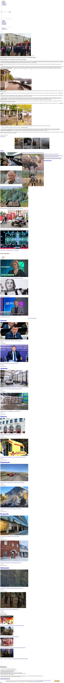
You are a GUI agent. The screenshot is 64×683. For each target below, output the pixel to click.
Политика (3, 20)
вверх (1, 682)
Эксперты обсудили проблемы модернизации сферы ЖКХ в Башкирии (32, 152)
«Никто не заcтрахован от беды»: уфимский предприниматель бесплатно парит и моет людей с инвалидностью (53, 156)
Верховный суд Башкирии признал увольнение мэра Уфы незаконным (10, 340)
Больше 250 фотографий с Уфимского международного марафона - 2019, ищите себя (13, 647)
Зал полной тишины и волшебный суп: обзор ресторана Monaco (9, 536)
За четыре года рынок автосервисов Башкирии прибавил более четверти (11, 388)
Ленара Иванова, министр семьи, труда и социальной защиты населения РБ (11, 278)
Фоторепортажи (48, 160)
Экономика (3, 1)
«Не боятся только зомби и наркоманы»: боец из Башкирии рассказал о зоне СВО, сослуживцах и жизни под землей (52, 158)
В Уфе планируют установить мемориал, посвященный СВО (9, 609)
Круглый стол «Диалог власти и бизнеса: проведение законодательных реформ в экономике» (14, 658)
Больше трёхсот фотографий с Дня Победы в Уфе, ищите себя (9, 636)
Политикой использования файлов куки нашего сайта (36, 681)
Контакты (3, 28)
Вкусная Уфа (4, 4)
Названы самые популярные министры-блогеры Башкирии (9, 363)
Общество (3, 2)
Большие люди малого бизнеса (4, 296)
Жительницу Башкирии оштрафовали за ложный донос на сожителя (10, 434)
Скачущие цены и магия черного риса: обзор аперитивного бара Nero (10, 562)
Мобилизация (4, 24)
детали (2, 150)
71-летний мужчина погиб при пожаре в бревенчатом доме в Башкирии (11, 508)
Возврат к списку (3, 136)
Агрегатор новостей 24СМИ (32, 318)
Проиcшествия (5, 462)
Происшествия (4, 3)
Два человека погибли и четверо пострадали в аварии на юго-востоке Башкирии (12, 482)
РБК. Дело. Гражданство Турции (5, 316)
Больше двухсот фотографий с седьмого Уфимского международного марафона (12, 625)
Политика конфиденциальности (5, 678)
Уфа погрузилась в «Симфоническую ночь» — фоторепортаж (9, 250)
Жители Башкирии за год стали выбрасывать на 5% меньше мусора (10, 411)
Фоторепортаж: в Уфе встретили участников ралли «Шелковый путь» (10, 229)
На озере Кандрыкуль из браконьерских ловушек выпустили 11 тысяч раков (11, 208)
